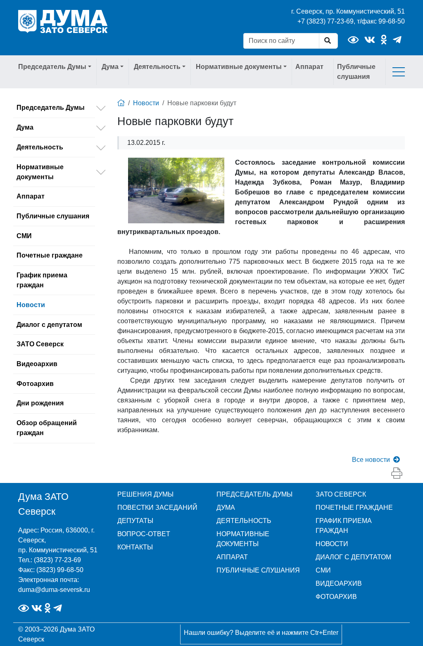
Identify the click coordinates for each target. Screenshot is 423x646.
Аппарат (309, 66)
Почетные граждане (50, 255)
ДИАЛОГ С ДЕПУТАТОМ (353, 557)
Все (371, 459)
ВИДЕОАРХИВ (339, 583)
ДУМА (225, 507)
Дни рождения (40, 403)
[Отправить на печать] (397, 473)
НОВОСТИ (332, 543)
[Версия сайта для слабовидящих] (353, 40)
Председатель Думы (51, 107)
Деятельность (40, 147)
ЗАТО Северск (40, 344)
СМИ (24, 235)
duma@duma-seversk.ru (54, 589)
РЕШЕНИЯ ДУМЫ (145, 494)
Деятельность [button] (157, 66)
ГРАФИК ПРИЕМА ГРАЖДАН (344, 525)
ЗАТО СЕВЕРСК (341, 494)
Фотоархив (35, 383)
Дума (25, 127)
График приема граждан (42, 280)
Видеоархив (37, 363)
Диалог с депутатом (49, 324)
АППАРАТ (232, 557)
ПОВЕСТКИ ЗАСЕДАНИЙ (157, 507)
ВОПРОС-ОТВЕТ (143, 533)
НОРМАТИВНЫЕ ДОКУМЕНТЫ (242, 538)
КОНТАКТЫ (135, 547)
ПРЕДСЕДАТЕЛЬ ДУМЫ (254, 494)
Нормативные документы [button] (239, 66)
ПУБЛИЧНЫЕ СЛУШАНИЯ (258, 570)
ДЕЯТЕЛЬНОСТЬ (243, 520)
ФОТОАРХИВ (336, 596)
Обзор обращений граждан (47, 427)
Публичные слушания (356, 71)
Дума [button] (110, 66)
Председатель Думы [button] (52, 66)
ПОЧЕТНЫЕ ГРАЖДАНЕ (354, 507)
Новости (31, 304)
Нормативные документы (40, 171)
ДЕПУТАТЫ (135, 520)
